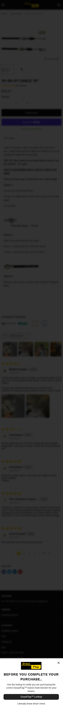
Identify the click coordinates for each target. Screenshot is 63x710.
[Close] (59, 663)
